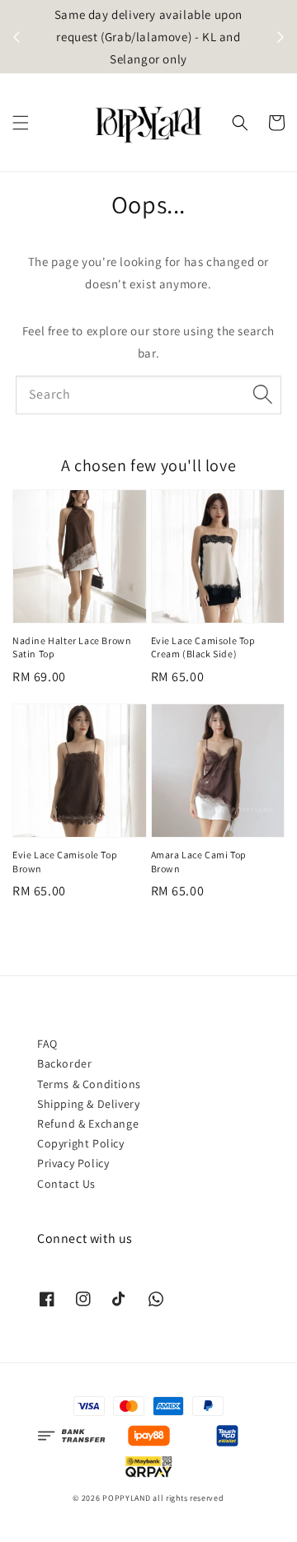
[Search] (262, 394)
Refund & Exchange (88, 1123)
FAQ (47, 1043)
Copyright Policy (81, 1143)
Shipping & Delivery (88, 1103)
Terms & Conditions (89, 1084)
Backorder (64, 1063)
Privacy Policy (73, 1163)
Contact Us (66, 1183)
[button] (20, 123)
